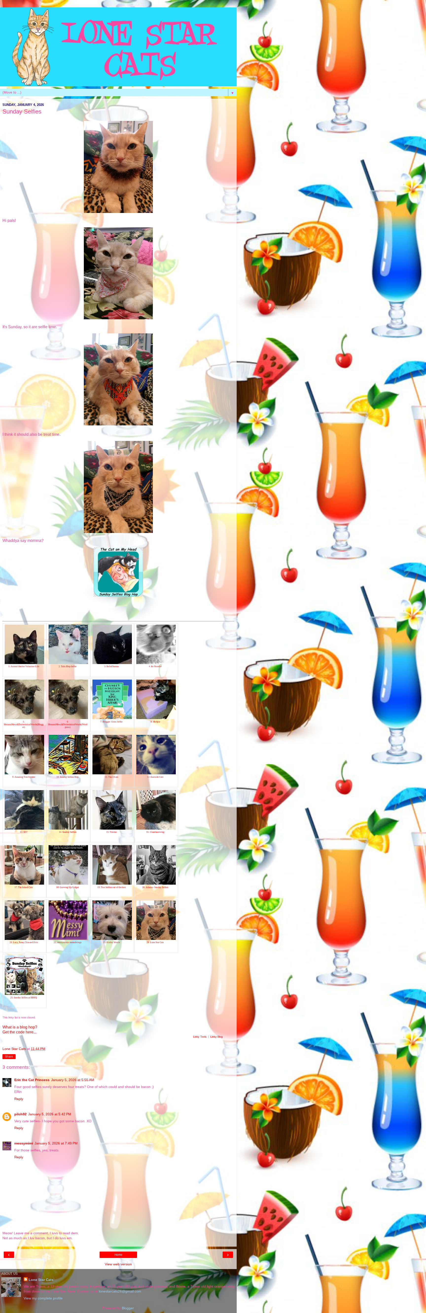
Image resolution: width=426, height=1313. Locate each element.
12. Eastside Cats (155, 777)
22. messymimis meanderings (68, 942)
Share (9, 1056)
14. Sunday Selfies (67, 832)
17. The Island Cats (24, 887)
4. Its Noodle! (155, 666)
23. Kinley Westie (111, 942)
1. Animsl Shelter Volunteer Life (23, 666)
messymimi (23, 1143)
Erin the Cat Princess (32, 1080)
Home (118, 1254)
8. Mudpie (155, 722)
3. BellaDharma (111, 666)
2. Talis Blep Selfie (67, 666)
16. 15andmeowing (155, 832)
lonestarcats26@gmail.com (120, 1291)
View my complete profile (43, 1298)
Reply (18, 1099)
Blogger (128, 1308)
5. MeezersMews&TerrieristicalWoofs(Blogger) (24, 724)
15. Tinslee (111, 832)
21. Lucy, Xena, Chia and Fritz (24, 942)
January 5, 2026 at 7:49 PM (56, 1143)
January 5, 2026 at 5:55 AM (72, 1080)
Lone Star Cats (41, 1280)
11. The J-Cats (111, 777)
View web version (118, 1264)
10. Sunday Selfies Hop (67, 777)
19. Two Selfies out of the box (111, 887)
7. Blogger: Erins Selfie (111, 722)
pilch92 (20, 1114)
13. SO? (23, 832)
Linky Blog (216, 1036)
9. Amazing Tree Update (23, 777)
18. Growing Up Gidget (67, 887)
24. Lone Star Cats (155, 942)
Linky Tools (200, 1036)
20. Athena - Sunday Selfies (155, 887)
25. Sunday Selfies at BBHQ (23, 997)
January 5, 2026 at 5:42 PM (49, 1114)
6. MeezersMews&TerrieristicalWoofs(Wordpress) (67, 724)
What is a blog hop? (19, 1027)
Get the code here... (19, 1032)
